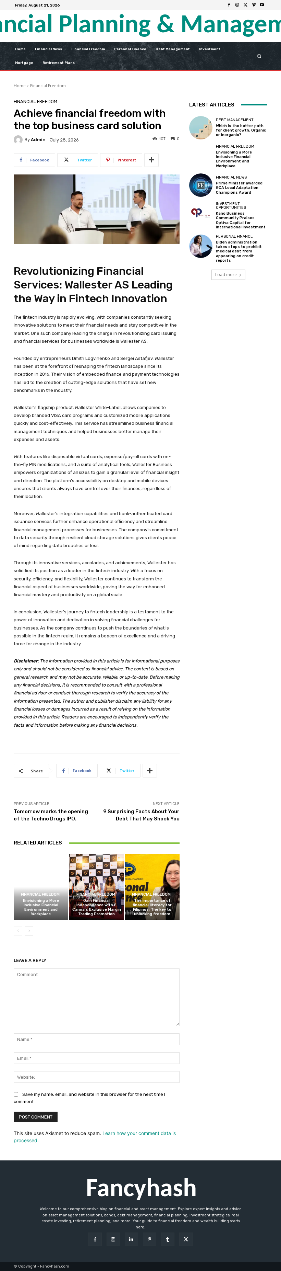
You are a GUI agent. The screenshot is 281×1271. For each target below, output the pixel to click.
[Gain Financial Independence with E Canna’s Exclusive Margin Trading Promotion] (96, 887)
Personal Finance (234, 236)
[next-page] (29, 931)
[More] (151, 160)
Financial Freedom (48, 86)
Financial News (231, 177)
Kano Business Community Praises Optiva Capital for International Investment (241, 220)
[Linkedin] (131, 1239)
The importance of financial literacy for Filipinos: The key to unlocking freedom (152, 907)
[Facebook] (229, 5)
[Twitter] (245, 5)
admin (38, 139)
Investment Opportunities (231, 205)
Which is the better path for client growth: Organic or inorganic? (241, 130)
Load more (226, 274)
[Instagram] (237, 5)
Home (20, 86)
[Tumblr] (167, 1239)
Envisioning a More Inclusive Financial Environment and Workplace (41, 907)
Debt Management (235, 120)
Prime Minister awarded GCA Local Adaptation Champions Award (239, 187)
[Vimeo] (253, 5)
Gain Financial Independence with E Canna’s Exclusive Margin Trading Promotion (96, 907)
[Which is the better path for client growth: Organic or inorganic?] (200, 127)
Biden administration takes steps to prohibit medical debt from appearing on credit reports (239, 251)
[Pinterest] (149, 1239)
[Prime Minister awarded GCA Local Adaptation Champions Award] (200, 185)
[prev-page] (18, 931)
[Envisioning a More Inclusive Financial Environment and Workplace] (41, 887)
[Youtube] (262, 5)
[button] (259, 56)
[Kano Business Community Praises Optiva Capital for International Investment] (200, 213)
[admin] (19, 139)
